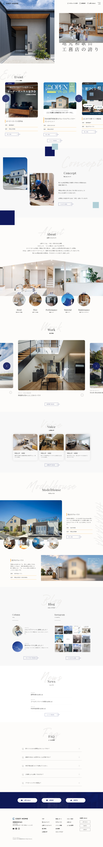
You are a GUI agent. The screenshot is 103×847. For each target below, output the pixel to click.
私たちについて (45, 822)
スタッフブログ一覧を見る (31, 657)
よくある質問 (70, 825)
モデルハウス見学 (73, 3)
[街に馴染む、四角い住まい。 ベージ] (77, 648)
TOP (43, 818)
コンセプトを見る (63, 204)
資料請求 (83, 3)
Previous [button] (5, 98)
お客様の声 (44, 831)
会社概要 (58, 828)
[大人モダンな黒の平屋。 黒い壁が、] (68, 630)
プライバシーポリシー (16, 837)
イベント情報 (59, 825)
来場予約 (76, 800)
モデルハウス (59, 822)
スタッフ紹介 (70, 818)
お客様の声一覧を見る (51, 464)
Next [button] (78, 98)
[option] (24, 109)
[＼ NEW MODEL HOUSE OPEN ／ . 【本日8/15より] (77, 630)
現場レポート (59, 818)
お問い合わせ (92, 3)
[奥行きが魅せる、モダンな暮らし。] (86, 639)
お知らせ (69, 822)
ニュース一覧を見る (50, 714)
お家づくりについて (47, 825)
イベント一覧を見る (53, 140)
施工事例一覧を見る (50, 404)
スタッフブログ (59, 831)
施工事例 (44, 828)
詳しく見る (71, 536)
